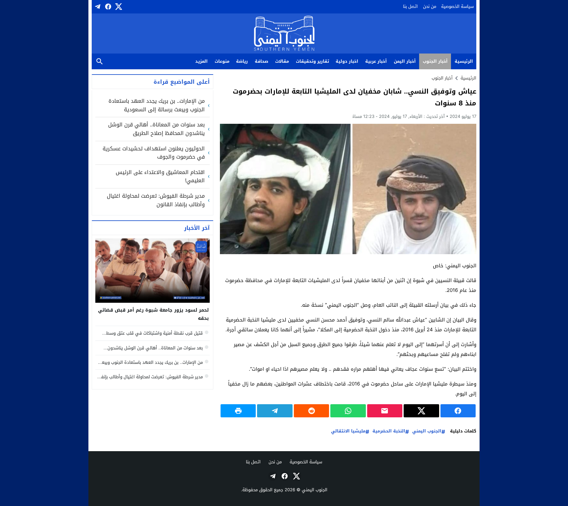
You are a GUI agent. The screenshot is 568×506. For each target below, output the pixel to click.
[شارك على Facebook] (458, 411)
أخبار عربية (376, 61)
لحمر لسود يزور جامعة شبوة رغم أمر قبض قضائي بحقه (153, 314)
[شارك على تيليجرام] (275, 411)
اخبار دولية (347, 61)
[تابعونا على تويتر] (118, 6)
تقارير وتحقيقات (312, 61)
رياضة (242, 61)
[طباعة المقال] (238, 411)
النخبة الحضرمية (388, 431)
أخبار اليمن (405, 61)
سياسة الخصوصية (457, 6)
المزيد (201, 61)
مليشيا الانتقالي (348, 431)
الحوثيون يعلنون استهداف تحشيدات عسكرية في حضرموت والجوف (154, 152)
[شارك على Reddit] (311, 411)
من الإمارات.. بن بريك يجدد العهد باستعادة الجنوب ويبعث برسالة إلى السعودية (156, 105)
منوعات (222, 61)
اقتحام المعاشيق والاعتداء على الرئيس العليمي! (160, 176)
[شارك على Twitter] (421, 411)
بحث (99, 62)
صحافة (261, 61)
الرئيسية (464, 61)
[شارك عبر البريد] (385, 411)
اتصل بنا (410, 6)
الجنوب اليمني (426, 431)
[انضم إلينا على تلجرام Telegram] (97, 6)
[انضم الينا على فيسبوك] (107, 6)
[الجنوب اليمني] (284, 34)
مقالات (282, 61)
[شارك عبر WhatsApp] (348, 411)
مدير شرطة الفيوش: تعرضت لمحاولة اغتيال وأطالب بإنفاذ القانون (156, 200)
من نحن (429, 6)
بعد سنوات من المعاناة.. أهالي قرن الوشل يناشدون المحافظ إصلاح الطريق (156, 129)
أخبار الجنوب (435, 61)
